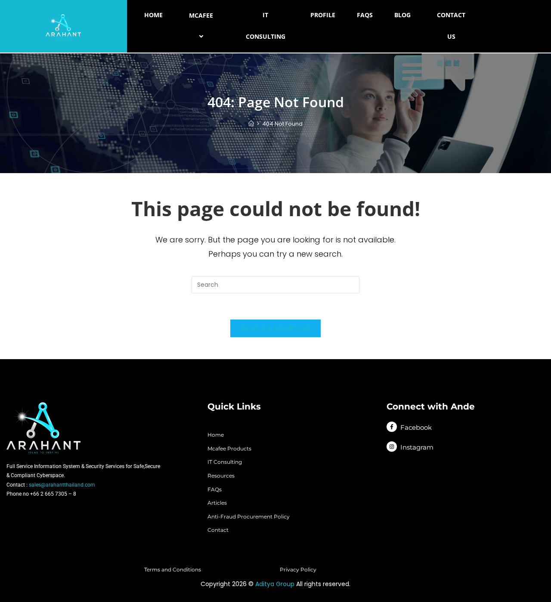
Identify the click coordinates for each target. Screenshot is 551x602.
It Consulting (265, 25)
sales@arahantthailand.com (62, 485)
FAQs (365, 15)
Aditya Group (274, 584)
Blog (402, 15)
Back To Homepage (275, 328)
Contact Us (451, 25)
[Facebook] (392, 427)
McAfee (201, 15)
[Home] (251, 124)
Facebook (416, 427)
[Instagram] (392, 446)
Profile (322, 15)
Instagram (416, 447)
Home (153, 15)
